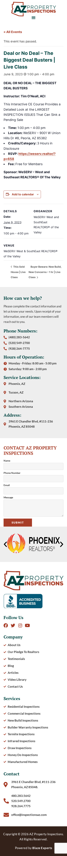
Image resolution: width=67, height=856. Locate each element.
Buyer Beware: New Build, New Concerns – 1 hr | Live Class (45, 272)
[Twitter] (13, 625)
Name (7, 460)
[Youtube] (27, 625)
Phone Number (12, 473)
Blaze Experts (42, 848)
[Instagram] (20, 625)
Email (7, 485)
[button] (33, 18)
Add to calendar (23, 194)
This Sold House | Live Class (18, 272)
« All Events (13, 32)
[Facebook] (6, 625)
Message (8, 497)
